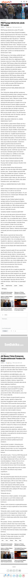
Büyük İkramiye (9, 285)
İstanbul (21, 285)
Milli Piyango (4, 288)
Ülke (16, 540)
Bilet (3, 285)
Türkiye (11, 540)
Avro (3, 540)
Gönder (5, 331)
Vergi (20, 540)
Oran (7, 540)
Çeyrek (15, 285)
